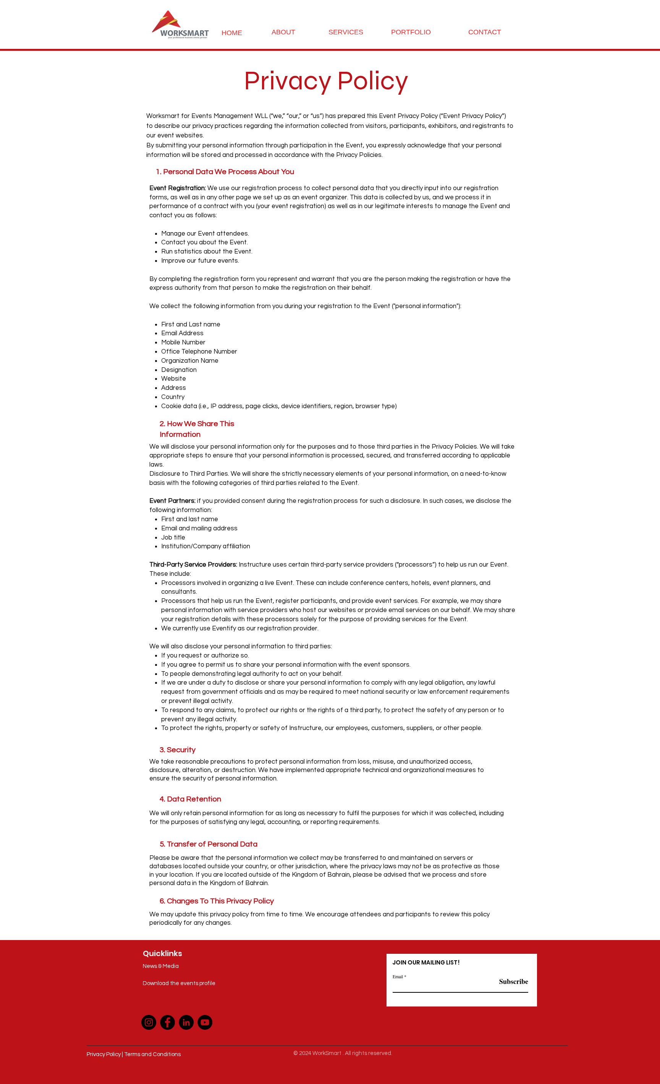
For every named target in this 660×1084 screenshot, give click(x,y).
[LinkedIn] (186, 1022)
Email (398, 976)
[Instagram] (148, 1022)
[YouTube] (204, 1022)
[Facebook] (167, 1022)
